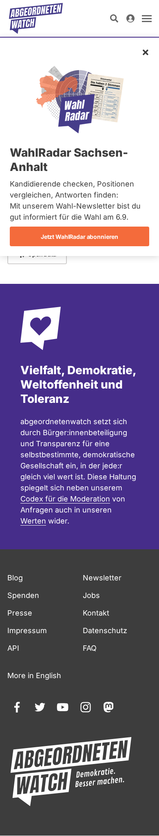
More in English (34, 675)
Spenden (23, 595)
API (13, 648)
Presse (19, 613)
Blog (15, 577)
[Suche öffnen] (114, 18)
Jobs (91, 595)
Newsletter (102, 577)
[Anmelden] (130, 18)
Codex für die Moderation (65, 498)
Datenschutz (105, 630)
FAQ (90, 648)
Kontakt (96, 613)
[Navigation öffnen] (147, 18)
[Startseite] (35, 18)
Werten (33, 521)
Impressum (27, 630)
